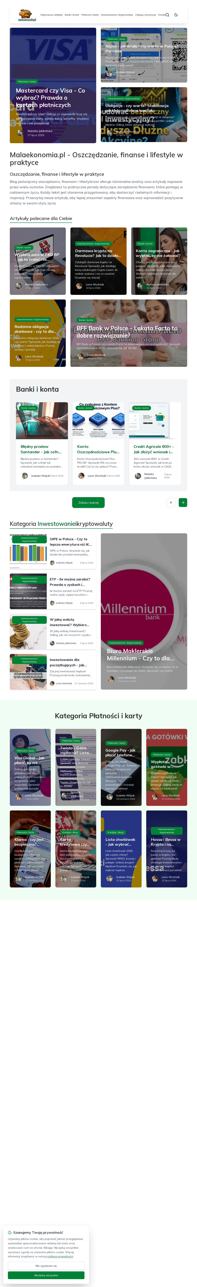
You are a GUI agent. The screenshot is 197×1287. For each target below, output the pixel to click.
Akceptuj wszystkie (46, 1275)
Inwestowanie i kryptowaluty (117, 14)
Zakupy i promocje (145, 14)
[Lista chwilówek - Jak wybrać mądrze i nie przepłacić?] (121, 848)
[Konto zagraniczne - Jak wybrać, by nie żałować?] (159, 261)
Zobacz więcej (88, 502)
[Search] (167, 15)
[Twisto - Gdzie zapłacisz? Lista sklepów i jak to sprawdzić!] (75, 767)
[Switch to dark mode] (176, 14)
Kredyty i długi (70, 832)
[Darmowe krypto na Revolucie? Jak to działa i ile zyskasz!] (98, 261)
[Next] (183, 502)
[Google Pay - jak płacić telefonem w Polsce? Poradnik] (121, 767)
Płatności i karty (90, 14)
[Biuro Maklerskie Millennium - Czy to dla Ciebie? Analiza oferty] (144, 611)
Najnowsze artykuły (52, 14)
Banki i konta (72, 14)
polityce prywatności (60, 1256)
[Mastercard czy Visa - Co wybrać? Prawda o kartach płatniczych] (53, 85)
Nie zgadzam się (46, 1266)
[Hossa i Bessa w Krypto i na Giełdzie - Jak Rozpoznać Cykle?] (166, 848)
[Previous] (171, 502)
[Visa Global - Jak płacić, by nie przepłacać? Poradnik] (30, 767)
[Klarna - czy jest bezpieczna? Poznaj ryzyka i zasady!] (30, 848)
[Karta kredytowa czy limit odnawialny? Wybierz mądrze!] (75, 848)
